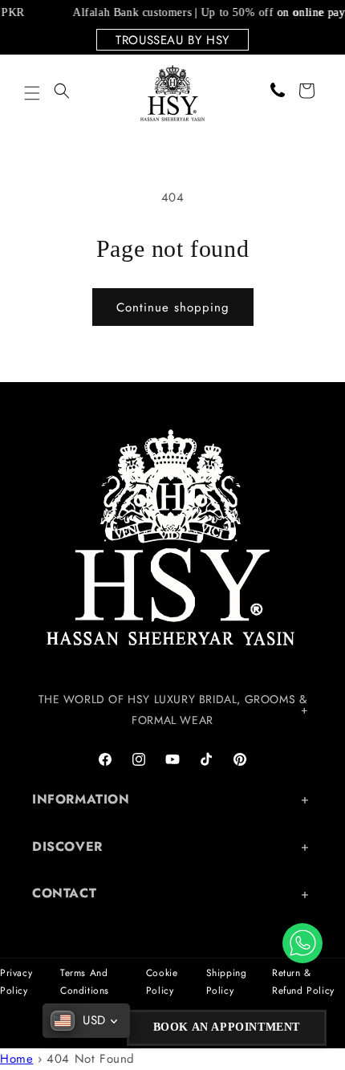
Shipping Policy (226, 982)
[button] (32, 93)
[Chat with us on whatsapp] (302, 943)
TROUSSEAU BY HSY (172, 40)
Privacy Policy (16, 982)
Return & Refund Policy (303, 982)
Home (16, 1059)
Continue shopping (172, 307)
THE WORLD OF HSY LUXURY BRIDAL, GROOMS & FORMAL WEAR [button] (173, 709)
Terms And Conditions (84, 982)
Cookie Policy (162, 982)
